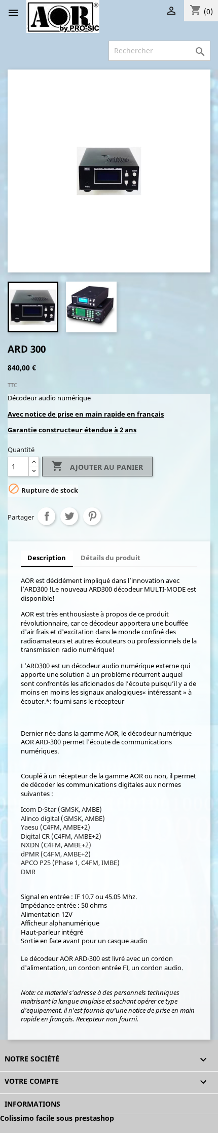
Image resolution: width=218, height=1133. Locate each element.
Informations (32, 1104)
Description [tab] (46, 557)
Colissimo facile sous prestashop (57, 1118)
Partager (46, 516)
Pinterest (92, 516)
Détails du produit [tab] (110, 557)
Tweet (69, 516)
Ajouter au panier (97, 466)
